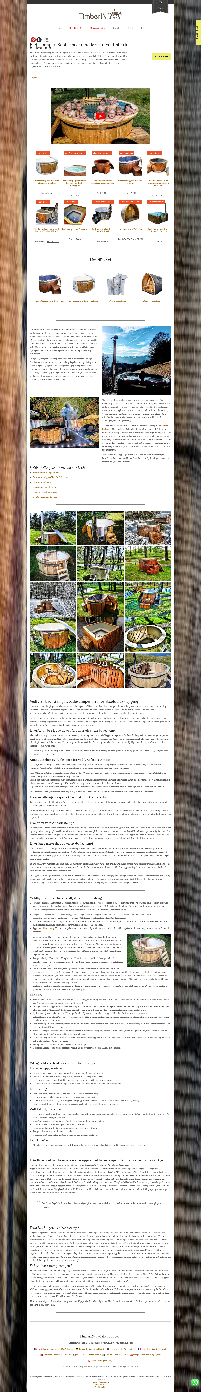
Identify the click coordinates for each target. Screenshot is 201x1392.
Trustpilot (33, 78)
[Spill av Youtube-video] (100, 116)
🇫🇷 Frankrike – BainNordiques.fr (152, 1349)
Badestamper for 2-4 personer (50, 301)
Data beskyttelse (100, 1384)
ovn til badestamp (46, 928)
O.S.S (130, 28)
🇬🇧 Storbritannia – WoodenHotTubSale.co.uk (54, 1349)
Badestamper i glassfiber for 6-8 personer (52, 477)
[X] (39, 39)
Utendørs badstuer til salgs (45, 492)
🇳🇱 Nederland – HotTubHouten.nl (121, 1349)
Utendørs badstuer (151, 301)
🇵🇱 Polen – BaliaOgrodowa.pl (100, 1361)
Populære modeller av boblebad (83, 301)
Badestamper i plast (42, 482)
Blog (143, 28)
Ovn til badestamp (117, 301)
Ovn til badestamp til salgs (45, 497)
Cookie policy (100, 1387)
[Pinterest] (33, 39)
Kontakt (116, 28)
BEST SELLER (159, 56)
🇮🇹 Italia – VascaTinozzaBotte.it (87, 1355)
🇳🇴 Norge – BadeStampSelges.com (145, 1355)
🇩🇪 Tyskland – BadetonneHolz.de (90, 1349)
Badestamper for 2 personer (46, 472)
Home (59, 28)
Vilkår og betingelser (100, 1382)
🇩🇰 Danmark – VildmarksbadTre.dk (55, 1355)
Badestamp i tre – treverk (44, 487)
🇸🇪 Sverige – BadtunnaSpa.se (115, 1355)
